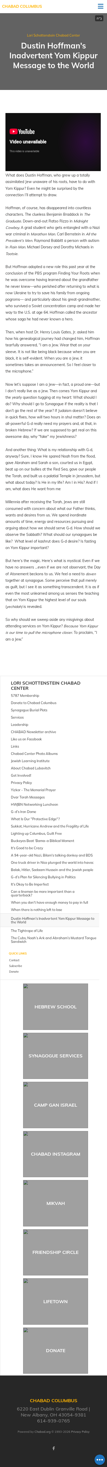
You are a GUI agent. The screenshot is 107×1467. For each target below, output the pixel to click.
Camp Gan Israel (55, 1105)
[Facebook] (53, 1448)
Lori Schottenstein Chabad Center (53, 35)
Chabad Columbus (22, 6)
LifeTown (55, 1301)
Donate (55, 1350)
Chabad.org (43, 1432)
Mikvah (55, 1203)
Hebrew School (56, 1007)
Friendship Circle (55, 1252)
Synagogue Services (56, 1056)
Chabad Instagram (55, 1154)
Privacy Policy (80, 1432)
